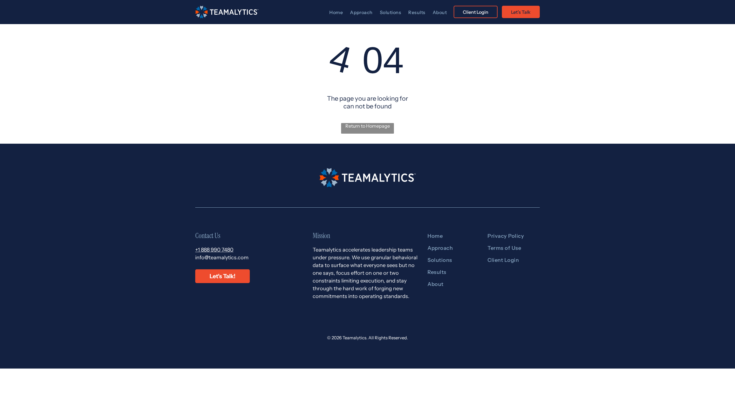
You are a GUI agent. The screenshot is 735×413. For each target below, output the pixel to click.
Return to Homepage (367, 126)
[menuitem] (336, 12)
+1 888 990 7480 (214, 250)
